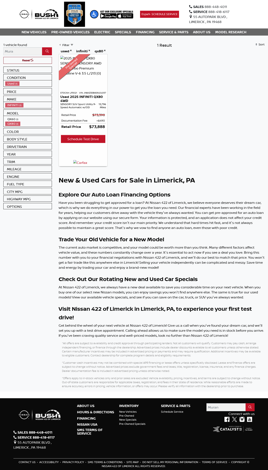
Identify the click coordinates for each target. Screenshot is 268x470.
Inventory (129, 406)
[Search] (47, 51)
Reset (26, 60)
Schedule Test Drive (83, 139)
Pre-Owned (126, 415)
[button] (94, 14)
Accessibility (49, 462)
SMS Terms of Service (90, 431)
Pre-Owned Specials (132, 424)
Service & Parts (175, 406)
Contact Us (27, 462)
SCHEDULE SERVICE (165, 14)
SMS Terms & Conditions (105, 462)
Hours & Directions (95, 412)
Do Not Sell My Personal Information (170, 462)
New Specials (128, 419)
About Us (85, 406)
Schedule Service (172, 411)
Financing (86, 418)
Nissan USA (87, 424)
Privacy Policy (73, 462)
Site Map (132, 462)
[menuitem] (28, 83)
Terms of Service (215, 462)
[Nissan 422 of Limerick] (39, 14)
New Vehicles (128, 411)
